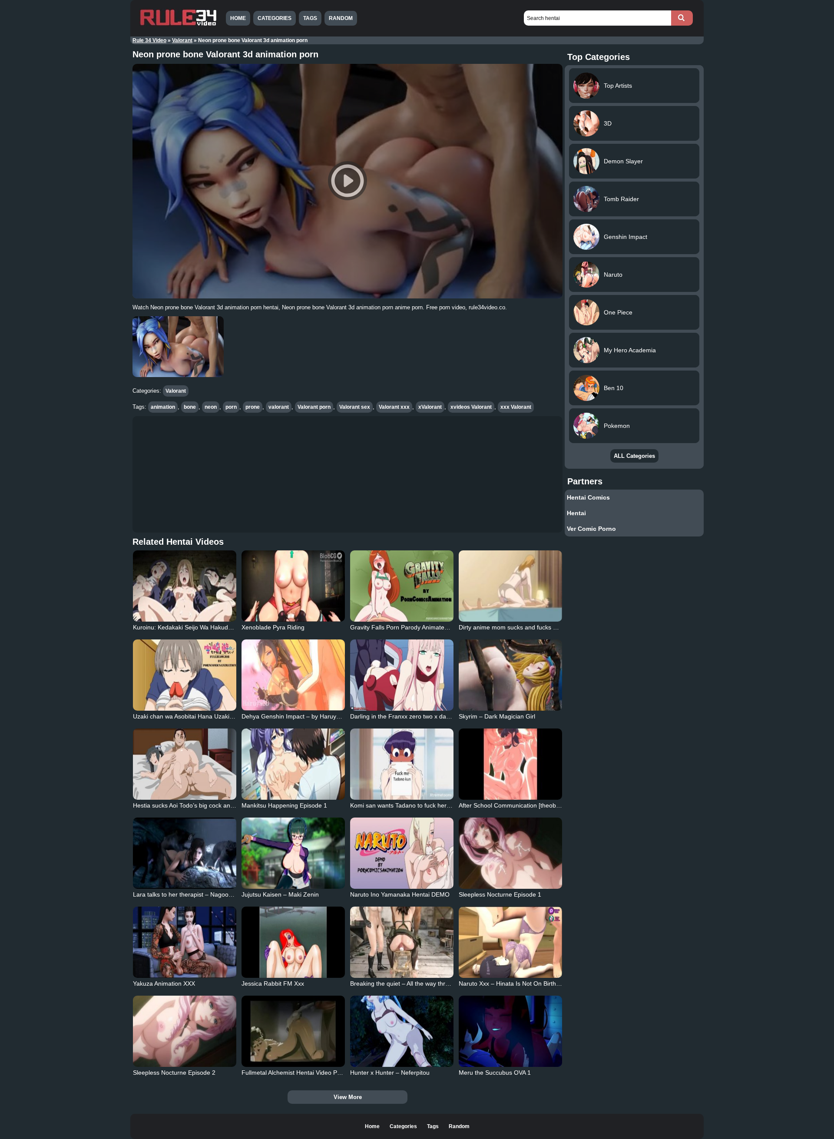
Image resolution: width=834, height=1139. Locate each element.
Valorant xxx (394, 407)
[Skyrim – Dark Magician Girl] (510, 675)
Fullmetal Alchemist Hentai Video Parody (297, 1072)
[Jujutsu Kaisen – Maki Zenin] (293, 853)
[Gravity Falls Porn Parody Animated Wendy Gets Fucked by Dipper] (401, 586)
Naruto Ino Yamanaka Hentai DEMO (400, 894)
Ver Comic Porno (591, 528)
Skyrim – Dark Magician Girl (497, 716)
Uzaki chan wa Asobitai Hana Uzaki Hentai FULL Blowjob (210, 716)
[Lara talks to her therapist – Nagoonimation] (184, 853)
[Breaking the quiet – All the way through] (401, 942)
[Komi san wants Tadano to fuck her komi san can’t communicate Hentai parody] (401, 764)
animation (163, 407)
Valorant (182, 40)
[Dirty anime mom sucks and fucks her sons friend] (510, 586)
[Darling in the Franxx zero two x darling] (401, 675)
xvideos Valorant (471, 407)
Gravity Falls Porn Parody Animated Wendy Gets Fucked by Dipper (442, 627)
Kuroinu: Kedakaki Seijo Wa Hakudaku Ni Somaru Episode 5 (215, 627)
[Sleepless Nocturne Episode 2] (184, 1031)
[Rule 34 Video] (178, 25)
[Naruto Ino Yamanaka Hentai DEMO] (401, 853)
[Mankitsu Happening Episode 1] (293, 764)
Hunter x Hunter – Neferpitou (390, 1072)
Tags (310, 18)
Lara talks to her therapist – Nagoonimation (192, 894)
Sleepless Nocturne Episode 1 (500, 894)
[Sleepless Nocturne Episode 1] (510, 853)
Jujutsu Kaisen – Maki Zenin (280, 894)
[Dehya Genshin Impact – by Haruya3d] (293, 675)
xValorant (430, 407)
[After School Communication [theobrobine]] (510, 764)
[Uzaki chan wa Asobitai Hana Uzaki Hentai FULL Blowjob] (184, 675)
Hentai (576, 513)
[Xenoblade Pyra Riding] (293, 586)
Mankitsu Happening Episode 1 (284, 805)
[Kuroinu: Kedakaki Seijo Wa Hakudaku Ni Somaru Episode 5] (184, 586)
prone (252, 407)
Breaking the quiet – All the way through (404, 983)
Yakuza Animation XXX (164, 983)
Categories (274, 18)
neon (211, 407)
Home (238, 18)
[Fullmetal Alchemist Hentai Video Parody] (293, 1031)
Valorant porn (314, 407)
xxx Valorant (515, 407)
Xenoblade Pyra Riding (273, 627)
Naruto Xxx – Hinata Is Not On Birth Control (518, 983)
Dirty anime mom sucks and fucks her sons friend (526, 627)
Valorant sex (354, 407)
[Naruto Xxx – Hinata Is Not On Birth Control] (510, 942)
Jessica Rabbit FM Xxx (273, 983)
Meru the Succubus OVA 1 (495, 1072)
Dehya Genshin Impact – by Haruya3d (294, 716)
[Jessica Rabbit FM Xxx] (293, 942)
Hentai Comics (588, 497)
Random (341, 18)
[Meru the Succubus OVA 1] (510, 1031)
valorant (278, 407)
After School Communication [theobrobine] (517, 805)
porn (231, 407)
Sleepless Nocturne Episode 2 (174, 1072)
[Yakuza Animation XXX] (184, 942)
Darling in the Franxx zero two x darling (404, 716)
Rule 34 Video (149, 40)
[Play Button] (347, 181)
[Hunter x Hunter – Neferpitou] (401, 1031)
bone (190, 407)
